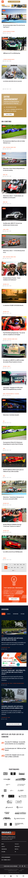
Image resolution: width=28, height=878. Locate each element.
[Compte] (11, 876)
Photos (16, 849)
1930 (12, 567)
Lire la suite (14, 598)
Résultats (17, 846)
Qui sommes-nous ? (6, 859)
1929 (9, 567)
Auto (3, 613)
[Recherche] (17, 876)
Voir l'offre (9, 114)
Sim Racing (15, 613)
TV (15, 851)
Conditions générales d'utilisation (11, 869)
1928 (6, 567)
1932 (18, 567)
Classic (9, 613)
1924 (15, 564)
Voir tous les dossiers (14, 724)
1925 (18, 564)
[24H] (4, 876)
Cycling (22, 613)
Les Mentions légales (12, 870)
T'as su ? (17, 844)
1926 (21, 564)
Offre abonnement (14, 1)
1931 (15, 567)
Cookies (20, 870)
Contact (22, 869)
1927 (24, 564)
